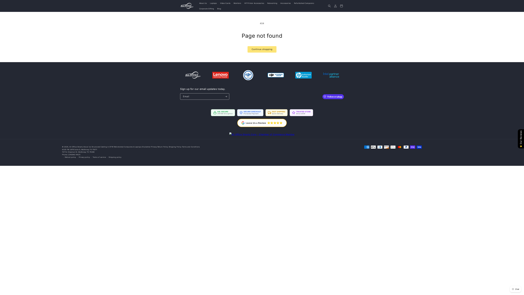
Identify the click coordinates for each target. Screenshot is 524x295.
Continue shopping (262, 49)
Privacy (154, 147)
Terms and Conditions (191, 147)
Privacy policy (84, 157)
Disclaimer (146, 147)
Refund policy (70, 157)
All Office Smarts (76, 147)
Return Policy (162, 147)
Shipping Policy (175, 147)
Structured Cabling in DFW (102, 147)
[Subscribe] (226, 96)
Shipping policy (115, 157)
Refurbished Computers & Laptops (128, 147)
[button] (329, 6)
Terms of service (99, 157)
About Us (87, 147)
